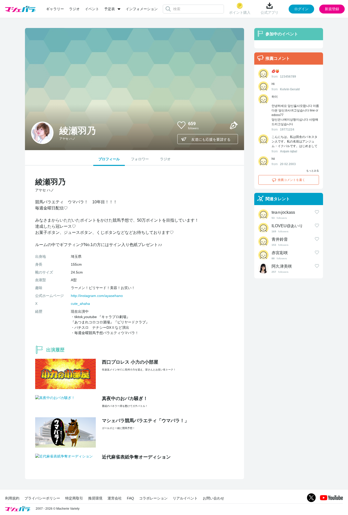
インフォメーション (142, 9)
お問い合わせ (213, 498)
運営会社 (115, 498)
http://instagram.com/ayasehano (97, 296)
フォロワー (140, 159)
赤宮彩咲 (280, 253)
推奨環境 (95, 498)
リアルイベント (185, 498)
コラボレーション (153, 498)
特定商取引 (74, 498)
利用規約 (12, 498)
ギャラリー (55, 9)
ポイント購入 (239, 12)
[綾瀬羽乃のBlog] (234, 125)
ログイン (301, 9)
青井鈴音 (280, 239)
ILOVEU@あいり (287, 226)
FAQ (130, 498)
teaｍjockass (283, 212)
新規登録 (332, 9)
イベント (92, 9)
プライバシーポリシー (42, 498)
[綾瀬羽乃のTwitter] (222, 125)
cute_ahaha (80, 304)
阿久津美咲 (282, 266)
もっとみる (312, 170)
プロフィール (109, 159)
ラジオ (74, 9)
